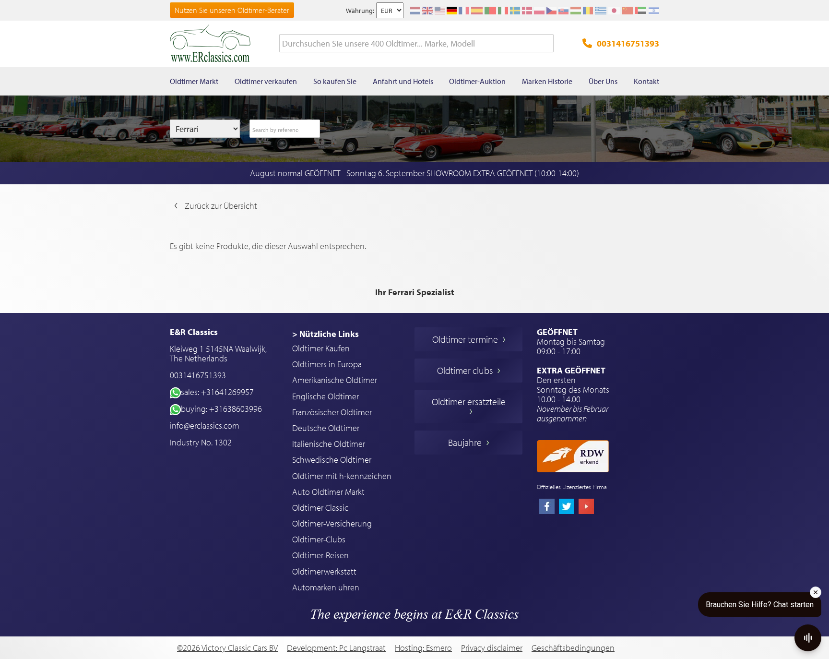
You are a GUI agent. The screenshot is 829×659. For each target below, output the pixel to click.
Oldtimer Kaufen (321, 348)
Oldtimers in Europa (327, 364)
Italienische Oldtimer (328, 443)
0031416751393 (628, 43)
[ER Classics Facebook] (547, 507)
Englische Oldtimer (325, 396)
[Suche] (546, 43)
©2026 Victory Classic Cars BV (227, 647)
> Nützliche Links (325, 333)
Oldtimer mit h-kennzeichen (341, 475)
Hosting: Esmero (423, 647)
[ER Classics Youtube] (586, 507)
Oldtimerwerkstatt (324, 571)
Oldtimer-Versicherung (332, 523)
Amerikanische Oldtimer (334, 379)
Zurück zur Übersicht (221, 205)
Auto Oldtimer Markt (328, 491)
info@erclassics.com (204, 425)
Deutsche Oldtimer (325, 427)
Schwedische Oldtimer (331, 459)
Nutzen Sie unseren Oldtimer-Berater (232, 10)
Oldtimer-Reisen (320, 555)
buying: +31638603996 (221, 408)
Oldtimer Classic (320, 507)
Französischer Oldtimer (332, 412)
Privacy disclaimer (491, 648)
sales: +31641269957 (217, 391)
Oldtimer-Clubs (318, 539)
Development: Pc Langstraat (336, 647)
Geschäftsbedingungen (573, 648)
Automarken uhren (325, 587)
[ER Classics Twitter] (566, 507)
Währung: (360, 10)
